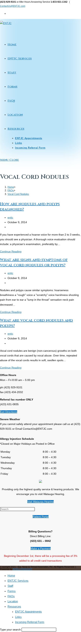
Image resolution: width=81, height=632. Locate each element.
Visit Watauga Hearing (40, 501)
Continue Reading (10, 251)
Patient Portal (41, 516)
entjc (10, 217)
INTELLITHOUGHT (22, 569)
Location (13, 601)
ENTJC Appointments (28, 611)
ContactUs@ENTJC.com (12, 6)
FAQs (11, 596)
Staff (10, 585)
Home (11, 575)
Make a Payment (41, 548)
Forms (12, 591)
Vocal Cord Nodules (18, 194)
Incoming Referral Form (29, 622)
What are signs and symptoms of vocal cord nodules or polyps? (34, 262)
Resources (14, 606)
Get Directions (8, 411)
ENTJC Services (18, 580)
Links (18, 617)
